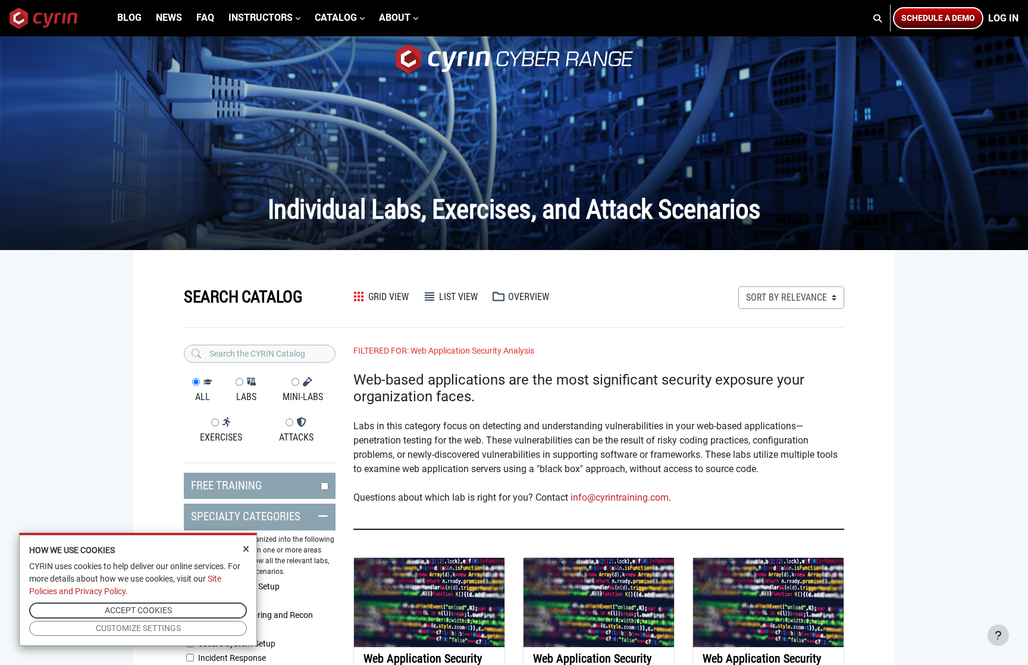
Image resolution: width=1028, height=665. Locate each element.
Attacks (296, 437)
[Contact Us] (998, 635)
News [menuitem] (169, 17)
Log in (1003, 18)
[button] (878, 18)
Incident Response (232, 658)
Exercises (221, 437)
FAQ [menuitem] (205, 17)
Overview (528, 296)
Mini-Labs (303, 396)
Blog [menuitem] (129, 17)
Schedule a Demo (938, 18)
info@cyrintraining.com (620, 497)
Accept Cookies (138, 610)
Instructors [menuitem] (260, 17)
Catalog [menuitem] (336, 17)
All (202, 396)
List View (458, 296)
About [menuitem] (394, 17)
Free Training (226, 485)
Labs (246, 396)
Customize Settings (138, 628)
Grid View (387, 296)
